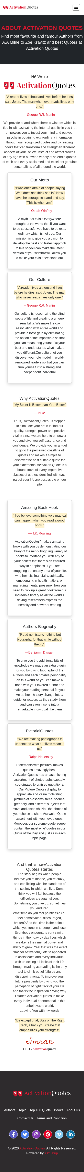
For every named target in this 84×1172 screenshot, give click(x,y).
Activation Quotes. (32, 1148)
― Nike (39, 413)
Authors (9, 1110)
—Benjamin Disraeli (39, 652)
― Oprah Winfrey (39, 210)
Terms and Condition (52, 1118)
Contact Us (25, 1118)
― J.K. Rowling (39, 533)
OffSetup (51, 1153)
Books (58, 1110)
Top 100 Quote (40, 1110)
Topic (22, 1110)
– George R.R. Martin (39, 114)
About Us (73, 1110)
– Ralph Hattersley (39, 757)
